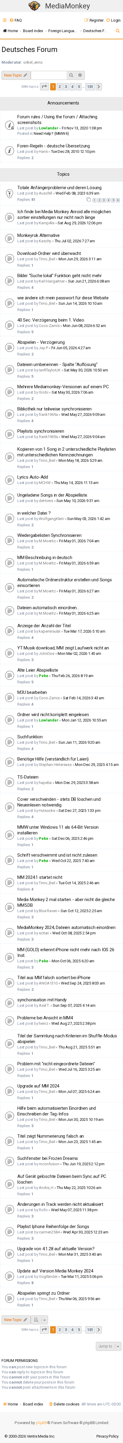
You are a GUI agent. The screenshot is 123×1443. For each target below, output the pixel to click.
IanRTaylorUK (50, 370)
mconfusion (49, 1164)
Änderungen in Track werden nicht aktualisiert (60, 1204)
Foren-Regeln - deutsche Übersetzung (53, 146)
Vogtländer (48, 1276)
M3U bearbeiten (32, 692)
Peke (43, 675)
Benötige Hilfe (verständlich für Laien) (53, 759)
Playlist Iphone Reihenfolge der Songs (53, 1226)
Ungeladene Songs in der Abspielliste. (52, 495)
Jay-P (43, 348)
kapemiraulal (49, 631)
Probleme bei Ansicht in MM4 (45, 1018)
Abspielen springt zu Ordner (43, 1293)
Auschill (45, 193)
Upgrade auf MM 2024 (38, 1086)
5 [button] (79, 86)
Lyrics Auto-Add (32, 477)
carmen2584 (49, 1232)
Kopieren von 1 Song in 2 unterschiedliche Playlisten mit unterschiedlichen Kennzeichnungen (66, 452)
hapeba (45, 782)
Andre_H (46, 1187)
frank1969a (48, 414)
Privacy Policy (107, 1436)
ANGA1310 (48, 983)
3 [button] (66, 86)
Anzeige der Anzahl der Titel (43, 625)
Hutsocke (47, 810)
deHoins (46, 500)
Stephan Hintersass (55, 764)
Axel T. (44, 1005)
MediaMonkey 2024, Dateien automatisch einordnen (66, 927)
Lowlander (48, 128)
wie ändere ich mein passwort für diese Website (63, 298)
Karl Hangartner (51, 281)
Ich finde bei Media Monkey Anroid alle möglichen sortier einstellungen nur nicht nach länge (64, 214)
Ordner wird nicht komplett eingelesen (53, 714)
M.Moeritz (47, 541)
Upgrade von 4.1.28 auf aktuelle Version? (56, 1248)
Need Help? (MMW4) (51, 133)
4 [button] (72, 86)
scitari (44, 933)
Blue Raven (48, 911)
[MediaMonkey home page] (34, 6)
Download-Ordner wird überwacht (49, 253)
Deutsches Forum (29, 49)
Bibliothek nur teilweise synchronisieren (54, 409)
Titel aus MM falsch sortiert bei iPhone (53, 977)
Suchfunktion (30, 737)
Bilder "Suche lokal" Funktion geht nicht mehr (59, 275)
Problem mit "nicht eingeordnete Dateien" (56, 1063)
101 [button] (90, 86)
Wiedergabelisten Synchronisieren (49, 535)
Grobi (43, 392)
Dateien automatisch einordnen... (48, 607)
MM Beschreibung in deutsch (44, 557)
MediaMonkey (67, 6)
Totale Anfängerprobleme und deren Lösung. (59, 187)
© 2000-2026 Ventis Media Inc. (29, 1436)
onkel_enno (33, 62)
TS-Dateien (28, 777)
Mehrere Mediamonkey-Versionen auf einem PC (63, 386)
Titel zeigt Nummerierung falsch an (50, 1136)
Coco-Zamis (49, 325)
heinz (43, 1023)
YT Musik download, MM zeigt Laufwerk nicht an (63, 648)
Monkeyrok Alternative (38, 235)
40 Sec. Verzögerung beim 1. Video (50, 320)
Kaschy (45, 241)
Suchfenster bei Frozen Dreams (47, 1158)
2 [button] (60, 86)
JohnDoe (46, 653)
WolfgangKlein (51, 518)
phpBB (41, 1422)
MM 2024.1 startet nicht (39, 877)
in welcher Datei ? (33, 513)
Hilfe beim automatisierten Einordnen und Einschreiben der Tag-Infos (56, 1111)
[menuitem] (15, 20)
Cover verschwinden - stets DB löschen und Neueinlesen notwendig (59, 802)
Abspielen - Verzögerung (40, 342)
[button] (44, 86)
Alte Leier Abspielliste (37, 670)
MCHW (44, 482)
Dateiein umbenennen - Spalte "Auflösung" (57, 364)
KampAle (46, 223)
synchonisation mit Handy (42, 1000)
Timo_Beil (47, 259)
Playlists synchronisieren (40, 431)
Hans (43, 151)
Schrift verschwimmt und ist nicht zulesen (57, 855)
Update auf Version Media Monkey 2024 (55, 1271)
